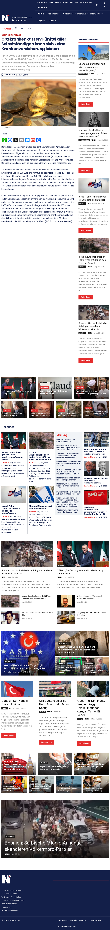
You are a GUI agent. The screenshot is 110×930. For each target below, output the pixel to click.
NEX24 (12, 75)
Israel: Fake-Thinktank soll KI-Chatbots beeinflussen (10, 510)
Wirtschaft (83, 74)
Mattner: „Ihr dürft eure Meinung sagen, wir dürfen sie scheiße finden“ (92, 133)
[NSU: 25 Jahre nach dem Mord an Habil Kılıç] (10, 617)
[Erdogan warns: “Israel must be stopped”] (18, 388)
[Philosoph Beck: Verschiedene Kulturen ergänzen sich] (95, 666)
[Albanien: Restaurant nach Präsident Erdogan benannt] (68, 666)
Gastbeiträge (84, 140)
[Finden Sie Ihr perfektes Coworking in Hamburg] (96, 784)
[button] (97, 5)
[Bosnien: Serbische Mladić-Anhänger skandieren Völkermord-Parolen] (93, 312)
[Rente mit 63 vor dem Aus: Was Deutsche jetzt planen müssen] (96, 439)
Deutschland (89, 457)
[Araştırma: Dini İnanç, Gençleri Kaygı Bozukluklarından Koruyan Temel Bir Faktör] (93, 689)
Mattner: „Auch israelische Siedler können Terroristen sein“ (67, 486)
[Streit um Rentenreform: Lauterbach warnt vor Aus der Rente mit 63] (96, 497)
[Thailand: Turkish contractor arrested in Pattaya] (14, 409)
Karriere (44, 763)
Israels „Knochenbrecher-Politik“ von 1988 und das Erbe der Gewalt (92, 260)
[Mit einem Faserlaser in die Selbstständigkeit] (68, 784)
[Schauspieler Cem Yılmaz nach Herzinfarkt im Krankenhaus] (66, 601)
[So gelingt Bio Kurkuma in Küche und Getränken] (66, 617)
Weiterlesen (86, 104)
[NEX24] (3, 74)
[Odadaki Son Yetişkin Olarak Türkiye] (17, 689)
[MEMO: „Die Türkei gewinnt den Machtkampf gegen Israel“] (13, 440)
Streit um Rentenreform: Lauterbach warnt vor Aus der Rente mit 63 (95, 510)
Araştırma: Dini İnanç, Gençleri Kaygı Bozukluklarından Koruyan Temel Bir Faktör (91, 708)
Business (44, 387)
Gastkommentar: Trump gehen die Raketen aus (67, 511)
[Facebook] (104, 3)
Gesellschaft (64, 643)
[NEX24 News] (5, 18)
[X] (104, 7)
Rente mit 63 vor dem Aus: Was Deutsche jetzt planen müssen (95, 451)
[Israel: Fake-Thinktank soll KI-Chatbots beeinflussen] (93, 185)
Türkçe (4, 708)
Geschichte (89, 664)
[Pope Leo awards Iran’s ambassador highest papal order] (91, 388)
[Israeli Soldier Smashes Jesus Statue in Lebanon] (68, 409)
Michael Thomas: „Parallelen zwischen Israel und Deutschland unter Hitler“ (68, 472)
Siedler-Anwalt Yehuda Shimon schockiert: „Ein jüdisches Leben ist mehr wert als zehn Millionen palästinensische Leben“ (67, 502)
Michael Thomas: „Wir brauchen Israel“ (41, 507)
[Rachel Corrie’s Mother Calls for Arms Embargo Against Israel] (96, 409)
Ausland (82, 203)
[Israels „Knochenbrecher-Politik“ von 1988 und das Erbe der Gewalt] (93, 245)
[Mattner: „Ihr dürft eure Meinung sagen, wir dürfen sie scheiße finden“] (93, 119)
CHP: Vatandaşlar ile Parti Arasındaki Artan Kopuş (54, 704)
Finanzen (7, 29)
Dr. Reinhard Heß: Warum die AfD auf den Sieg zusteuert (68, 493)
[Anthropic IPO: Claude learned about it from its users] (55, 388)
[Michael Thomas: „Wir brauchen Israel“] (41, 494)
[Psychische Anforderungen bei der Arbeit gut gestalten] (55, 764)
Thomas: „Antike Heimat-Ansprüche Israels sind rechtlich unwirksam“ (67, 455)
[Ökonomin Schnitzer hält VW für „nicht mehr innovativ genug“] (93, 52)
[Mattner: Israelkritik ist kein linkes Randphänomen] (96, 468)
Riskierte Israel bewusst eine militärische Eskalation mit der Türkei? (68, 463)
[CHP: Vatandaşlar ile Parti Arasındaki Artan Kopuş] (55, 689)
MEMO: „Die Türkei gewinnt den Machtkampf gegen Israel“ (12, 456)
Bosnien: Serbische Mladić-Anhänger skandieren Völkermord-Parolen (92, 326)
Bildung (8, 758)
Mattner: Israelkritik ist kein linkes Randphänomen (68, 479)
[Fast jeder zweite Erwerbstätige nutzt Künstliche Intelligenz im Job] (91, 764)
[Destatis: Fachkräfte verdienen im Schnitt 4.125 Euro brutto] (14, 784)
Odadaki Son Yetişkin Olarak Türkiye (15, 702)
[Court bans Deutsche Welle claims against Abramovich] (41, 409)
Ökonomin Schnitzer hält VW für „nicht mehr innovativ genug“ (91, 67)
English (8, 387)
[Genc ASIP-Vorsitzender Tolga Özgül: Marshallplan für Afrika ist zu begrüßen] (28, 653)
